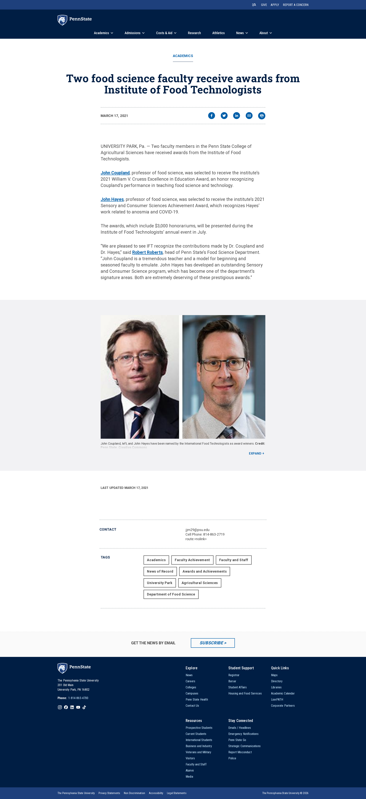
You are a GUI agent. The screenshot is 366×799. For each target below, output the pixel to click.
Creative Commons (133, 447)
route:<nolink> (196, 539)
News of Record (160, 571)
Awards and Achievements (205, 571)
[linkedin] (236, 116)
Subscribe (211, 642)
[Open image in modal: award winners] (183, 377)
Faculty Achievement (192, 560)
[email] (249, 116)
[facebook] (211, 116)
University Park (159, 583)
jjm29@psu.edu (197, 530)
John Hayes (112, 199)
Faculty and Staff (233, 560)
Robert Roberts (147, 252)
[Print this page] (261, 115)
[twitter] (224, 116)
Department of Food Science (171, 594)
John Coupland (115, 172)
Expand (255, 453)
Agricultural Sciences (200, 583)
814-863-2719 (214, 534)
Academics (183, 56)
